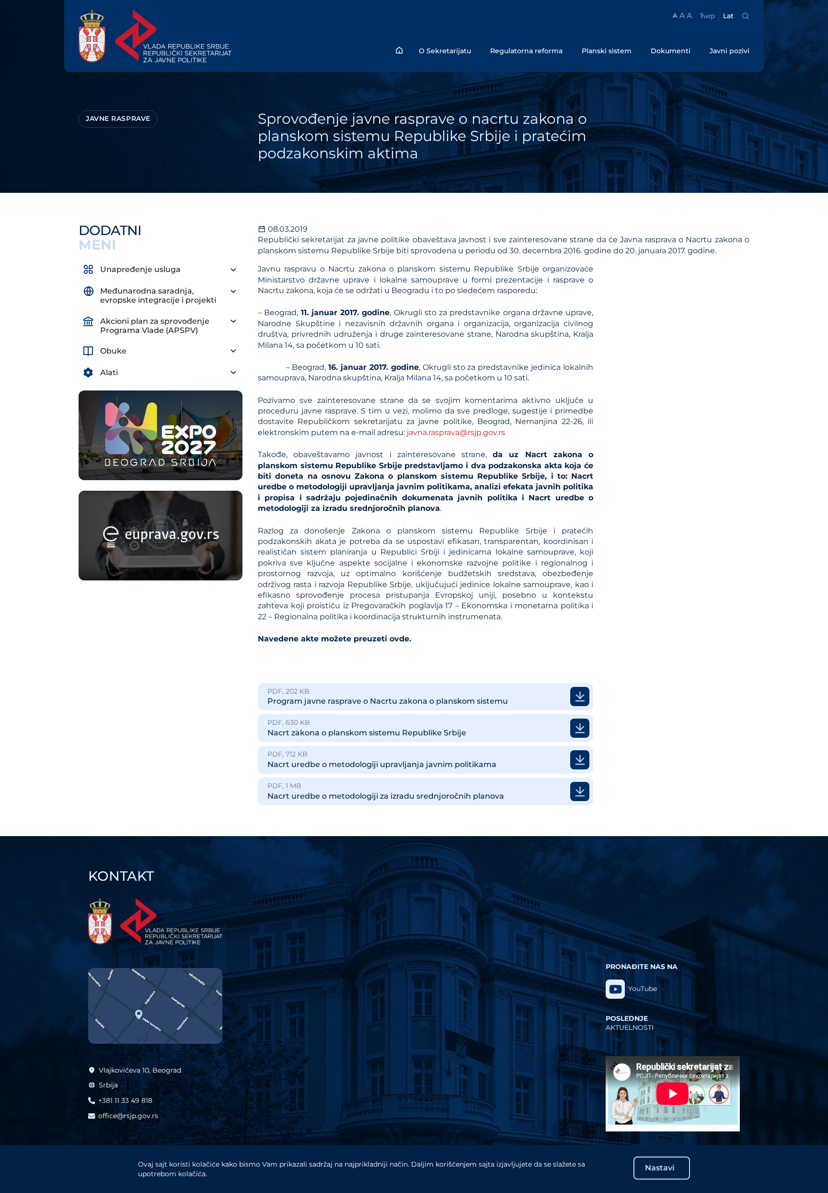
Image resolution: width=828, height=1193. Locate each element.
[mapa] (155, 1006)
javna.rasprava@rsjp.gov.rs (456, 432)
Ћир (707, 16)
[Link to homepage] (191, 36)
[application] (673, 1094)
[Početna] (399, 50)
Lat (728, 16)
